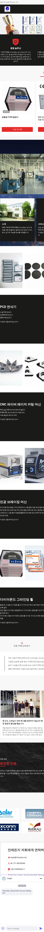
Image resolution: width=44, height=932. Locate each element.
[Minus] (40, 878)
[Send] (41, 928)
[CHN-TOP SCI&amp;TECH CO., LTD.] (7, 9)
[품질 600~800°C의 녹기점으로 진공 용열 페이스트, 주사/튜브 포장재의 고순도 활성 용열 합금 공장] (17, 107)
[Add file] (3, 928)
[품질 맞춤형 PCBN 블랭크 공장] (11, 571)
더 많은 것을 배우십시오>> (9, 330)
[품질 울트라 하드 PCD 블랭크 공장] (11, 278)
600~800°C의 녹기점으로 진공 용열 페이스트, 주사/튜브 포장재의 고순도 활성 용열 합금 (16, 128)
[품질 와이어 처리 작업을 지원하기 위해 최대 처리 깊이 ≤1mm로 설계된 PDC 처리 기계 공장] (11, 474)
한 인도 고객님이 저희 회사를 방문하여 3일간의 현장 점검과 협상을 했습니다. (22, 730)
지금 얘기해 (17, 138)
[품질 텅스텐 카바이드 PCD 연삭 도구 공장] (11, 376)
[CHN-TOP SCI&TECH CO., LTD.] (30, 182)
